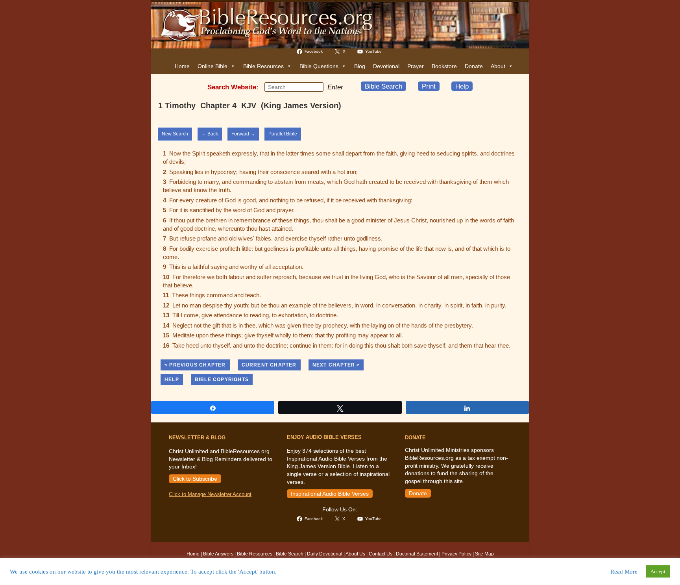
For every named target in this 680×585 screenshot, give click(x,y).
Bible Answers (218, 554)
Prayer (415, 66)
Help (462, 86)
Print (429, 86)
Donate (474, 66)
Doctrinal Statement (417, 554)
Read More (624, 571)
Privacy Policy (456, 554)
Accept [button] (657, 571)
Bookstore (444, 66)
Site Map (484, 554)
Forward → (243, 134)
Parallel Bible (282, 134)
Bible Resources (263, 66)
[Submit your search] (315, 86)
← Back (209, 134)
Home (182, 66)
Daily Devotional (324, 554)
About (498, 66)
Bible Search (383, 86)
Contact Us (380, 554)
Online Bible (212, 66)
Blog (359, 66)
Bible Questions (318, 66)
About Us (355, 554)
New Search (175, 134)
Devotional (386, 66)
